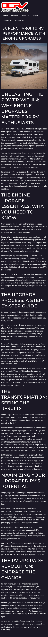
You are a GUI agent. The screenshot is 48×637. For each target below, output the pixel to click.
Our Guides (19, 20)
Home (5, 16)
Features (14, 16)
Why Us (35, 16)
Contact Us (7, 20)
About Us (25, 16)
